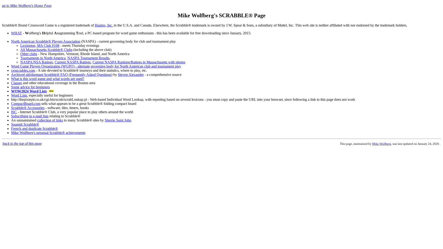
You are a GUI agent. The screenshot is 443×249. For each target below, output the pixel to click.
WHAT (16, 33)
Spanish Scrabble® (25, 124)
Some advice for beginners (30, 87)
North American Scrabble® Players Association (45, 41)
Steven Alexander (131, 75)
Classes (16, 83)
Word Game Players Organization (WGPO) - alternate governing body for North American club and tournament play (96, 66)
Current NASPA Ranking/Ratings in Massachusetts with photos (139, 62)
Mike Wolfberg (381, 143)
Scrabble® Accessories (28, 108)
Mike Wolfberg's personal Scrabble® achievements (48, 133)
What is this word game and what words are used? (47, 79)
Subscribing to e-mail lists (29, 116)
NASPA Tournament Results (88, 58)
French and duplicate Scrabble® (34, 128)
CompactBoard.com (25, 104)
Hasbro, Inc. (104, 25)
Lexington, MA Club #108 (39, 45)
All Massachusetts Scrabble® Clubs (46, 50)
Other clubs (28, 54)
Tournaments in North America (43, 58)
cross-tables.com (23, 70)
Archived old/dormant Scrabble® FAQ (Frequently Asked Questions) (61, 75)
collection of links (50, 120)
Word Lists (19, 95)
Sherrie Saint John (118, 120)
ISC (14, 112)
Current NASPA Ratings (73, 62)
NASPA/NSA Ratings (36, 62)
